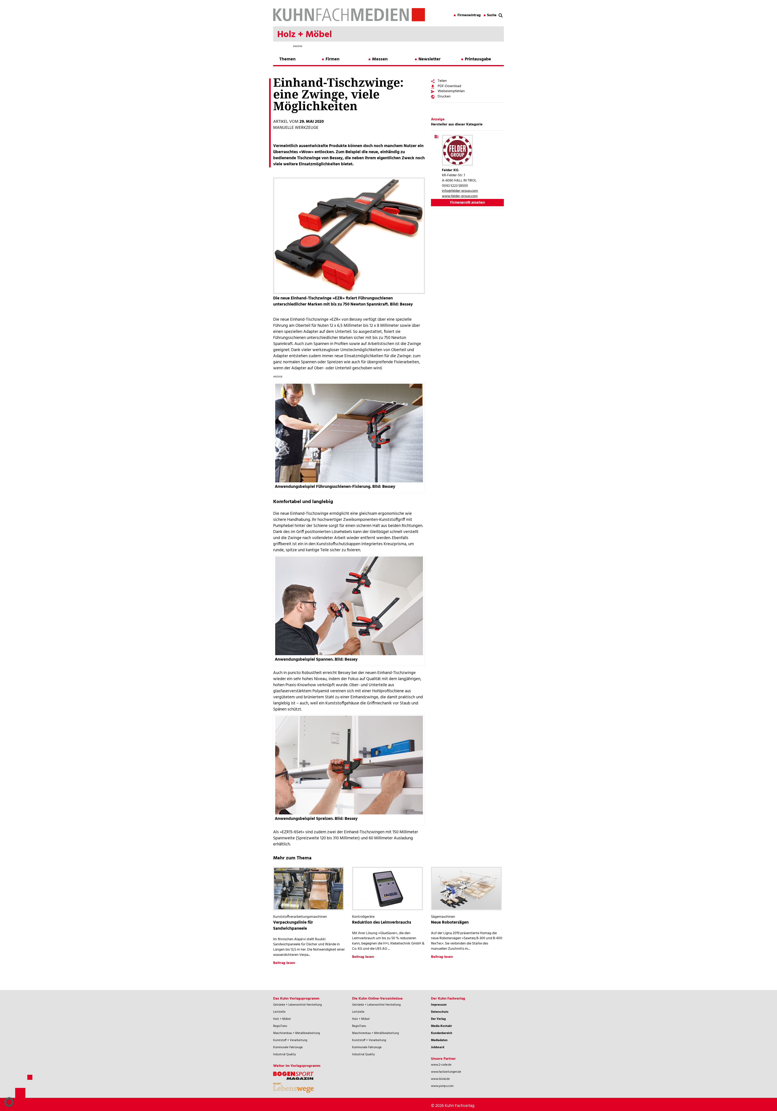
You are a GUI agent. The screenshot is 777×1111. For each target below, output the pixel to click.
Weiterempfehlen (451, 91)
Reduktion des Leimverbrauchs (381, 922)
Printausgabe (478, 59)
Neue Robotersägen (450, 922)
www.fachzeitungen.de (446, 1071)
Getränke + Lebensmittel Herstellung (297, 1004)
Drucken (444, 96)
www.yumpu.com (442, 1086)
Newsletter (429, 59)
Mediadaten (439, 1040)
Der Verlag (438, 1019)
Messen (380, 59)
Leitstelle (279, 1012)
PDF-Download (449, 86)
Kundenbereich (441, 1033)
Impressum (439, 1004)
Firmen (333, 59)
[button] (9, 1102)
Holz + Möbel (282, 1019)
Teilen (442, 81)
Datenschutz (439, 1012)
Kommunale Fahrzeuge (288, 1047)
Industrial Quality (284, 1054)
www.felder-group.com (460, 196)
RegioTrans (280, 1026)
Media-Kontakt (441, 1026)
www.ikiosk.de (440, 1079)
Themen (287, 59)
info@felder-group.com (460, 191)
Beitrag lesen (284, 963)
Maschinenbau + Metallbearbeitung (296, 1033)
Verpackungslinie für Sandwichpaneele (293, 925)
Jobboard (437, 1047)
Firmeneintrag (469, 15)
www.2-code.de (441, 1064)
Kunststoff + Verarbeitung (290, 1040)
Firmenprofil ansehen (467, 202)
